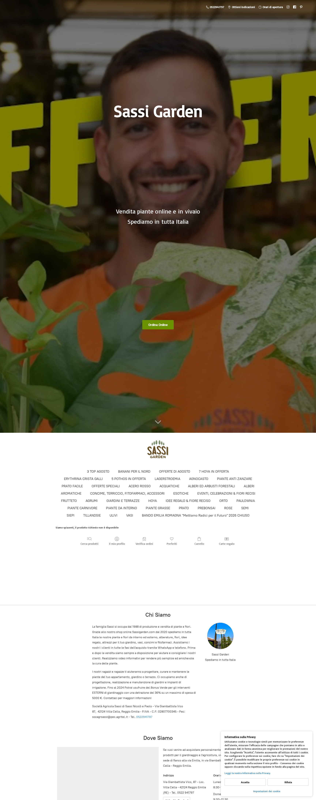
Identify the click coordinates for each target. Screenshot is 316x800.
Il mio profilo (117, 543)
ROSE (228, 508)
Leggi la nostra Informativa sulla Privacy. (248, 773)
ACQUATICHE (169, 486)
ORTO (223, 501)
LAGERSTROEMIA (167, 479)
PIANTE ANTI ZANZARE (234, 479)
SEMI (245, 508)
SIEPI (70, 515)
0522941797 (144, 717)
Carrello (199, 543)
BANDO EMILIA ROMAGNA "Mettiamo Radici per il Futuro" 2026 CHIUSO (195, 515)
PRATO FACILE (72, 486)
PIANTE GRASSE (158, 508)
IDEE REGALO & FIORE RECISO (188, 501)
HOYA (152, 501)
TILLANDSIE (92, 515)
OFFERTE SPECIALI (106, 486)
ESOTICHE (181, 493)
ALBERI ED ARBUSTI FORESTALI (211, 486)
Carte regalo (226, 543)
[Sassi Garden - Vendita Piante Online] (158, 451)
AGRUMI (92, 501)
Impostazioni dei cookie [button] (266, 791)
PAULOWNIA (245, 501)
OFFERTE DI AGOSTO (174, 472)
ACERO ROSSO (140, 486)
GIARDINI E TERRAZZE (123, 501)
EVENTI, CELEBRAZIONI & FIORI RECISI (226, 493)
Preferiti (172, 543)
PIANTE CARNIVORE (82, 508)
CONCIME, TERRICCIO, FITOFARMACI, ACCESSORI (127, 493)
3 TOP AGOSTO (98, 472)
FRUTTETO (69, 501)
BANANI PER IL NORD (134, 472)
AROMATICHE (71, 493)
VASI (129, 515)
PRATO (184, 508)
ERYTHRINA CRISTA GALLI (83, 479)
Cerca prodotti (89, 543)
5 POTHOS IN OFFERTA (129, 479)
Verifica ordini (144, 543)
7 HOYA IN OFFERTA (214, 472)
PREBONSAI (206, 508)
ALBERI (249, 486)
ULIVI (113, 515)
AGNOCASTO (198, 479)
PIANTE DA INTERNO (121, 508)
